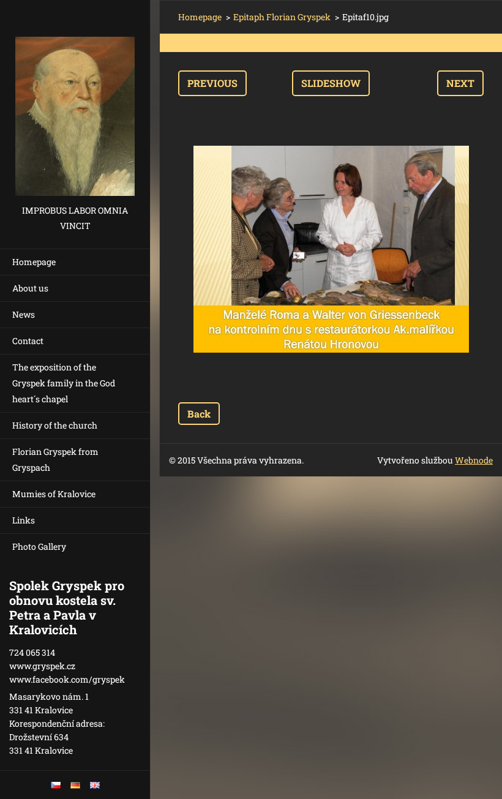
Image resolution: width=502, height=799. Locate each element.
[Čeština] (56, 785)
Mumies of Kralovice (54, 494)
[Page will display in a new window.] (331, 249)
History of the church (54, 425)
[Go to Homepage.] (75, 101)
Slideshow (331, 83)
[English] (95, 785)
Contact (27, 341)
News (23, 314)
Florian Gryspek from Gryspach (55, 459)
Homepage (34, 262)
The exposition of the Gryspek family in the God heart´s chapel (63, 383)
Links (23, 520)
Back (199, 413)
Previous (212, 83)
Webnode (474, 460)
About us (30, 288)
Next (460, 83)
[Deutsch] (75, 785)
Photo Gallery (39, 546)
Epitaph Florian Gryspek (282, 17)
